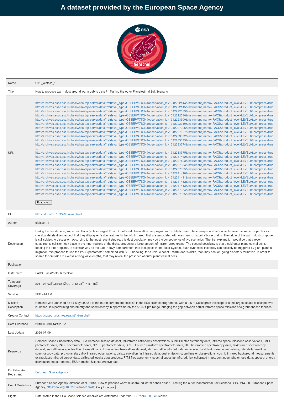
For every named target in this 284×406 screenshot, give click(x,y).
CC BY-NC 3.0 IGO (144, 396)
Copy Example (105, 387)
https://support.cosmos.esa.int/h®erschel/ (62, 315)
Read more (43, 202)
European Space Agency (51, 372)
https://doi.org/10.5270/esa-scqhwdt (59, 214)
